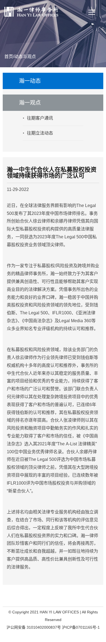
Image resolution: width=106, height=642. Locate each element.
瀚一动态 (30, 81)
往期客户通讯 (40, 118)
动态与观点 (25, 56)
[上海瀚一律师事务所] (31, 9)
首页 (8, 56)
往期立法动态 (40, 133)
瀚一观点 (30, 103)
